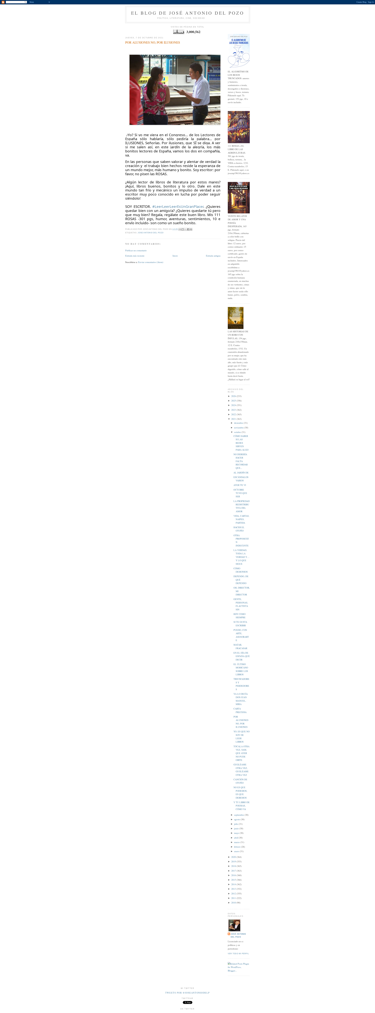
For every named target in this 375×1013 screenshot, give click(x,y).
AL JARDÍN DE (241, 472)
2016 (234, 875)
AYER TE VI (239, 485)
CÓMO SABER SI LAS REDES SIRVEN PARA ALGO (240, 443)
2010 (234, 902)
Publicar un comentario (136, 250)
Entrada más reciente (134, 255)
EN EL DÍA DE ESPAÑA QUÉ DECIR (241, 656)
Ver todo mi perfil (238, 954)
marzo (237, 842)
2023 (234, 409)
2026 (234, 396)
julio (236, 823)
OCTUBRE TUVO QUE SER (240, 493)
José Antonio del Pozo (238, 935)
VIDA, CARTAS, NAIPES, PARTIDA (241, 519)
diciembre (239, 422)
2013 (234, 888)
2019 (234, 861)
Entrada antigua (213, 255)
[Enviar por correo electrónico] (179, 229)
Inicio (175, 255)
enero (237, 851)
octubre (238, 432)
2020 (234, 856)
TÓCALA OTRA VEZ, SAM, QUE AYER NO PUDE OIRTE (241, 753)
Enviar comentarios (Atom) (150, 262)
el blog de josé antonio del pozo (187, 13)
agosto (237, 819)
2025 (234, 400)
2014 (234, 884)
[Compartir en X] (185, 229)
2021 (234, 418)
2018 (234, 866)
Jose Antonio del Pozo (150, 233)
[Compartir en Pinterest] (191, 229)
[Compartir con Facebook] (188, 229)
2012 (234, 893)
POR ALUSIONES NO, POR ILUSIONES (152, 42)
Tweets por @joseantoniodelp (187, 992)
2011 (234, 898)
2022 (234, 414)
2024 (234, 405)
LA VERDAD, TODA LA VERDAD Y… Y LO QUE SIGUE (241, 557)
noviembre (239, 427)
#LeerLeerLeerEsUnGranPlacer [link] (177, 206)
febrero (237, 846)
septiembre (239, 814)
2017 (234, 870)
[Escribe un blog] (182, 229)
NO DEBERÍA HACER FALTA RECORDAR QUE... (240, 461)
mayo (237, 832)
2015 (234, 879)
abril (236, 837)
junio (236, 828)
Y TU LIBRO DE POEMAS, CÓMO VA (241, 806)
